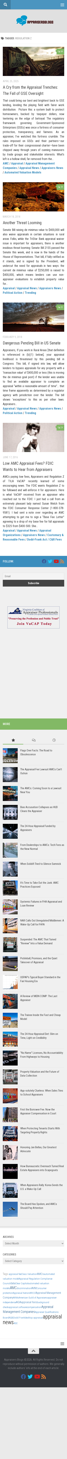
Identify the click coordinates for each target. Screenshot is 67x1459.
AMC (6, 163)
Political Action (12, 292)
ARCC (32, 1293)
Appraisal (17, 163)
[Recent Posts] (54, 740)
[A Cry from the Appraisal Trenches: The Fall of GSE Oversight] (33, 61)
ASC (16, 1323)
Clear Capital (21, 1283)
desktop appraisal (34, 1317)
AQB (11, 1317)
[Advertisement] (33, 675)
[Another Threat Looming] (33, 196)
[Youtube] (56, 561)
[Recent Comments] (33, 740)
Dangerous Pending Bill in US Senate (31, 343)
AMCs (40, 1274)
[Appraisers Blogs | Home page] (33, 21)
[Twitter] (50, 561)
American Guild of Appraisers (33, 1297)
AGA (18, 1302)
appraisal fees (29, 1302)
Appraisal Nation (21, 1293)
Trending (30, 292)
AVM (33, 1288)
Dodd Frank (19, 1317)
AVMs (16, 1297)
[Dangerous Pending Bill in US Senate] (33, 317)
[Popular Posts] (13, 740)
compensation (34, 1307)
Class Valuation (29, 1274)
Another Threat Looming (22, 222)
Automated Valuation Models (22, 172)
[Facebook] (44, 561)
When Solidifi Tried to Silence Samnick (40, 864)
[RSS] (62, 561)
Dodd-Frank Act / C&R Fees (44, 539)
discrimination (24, 1288)
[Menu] (62, 4)
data (12, 1283)
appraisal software (17, 1307)
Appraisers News (52, 168)
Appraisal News (29, 168)
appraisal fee (15, 1274)
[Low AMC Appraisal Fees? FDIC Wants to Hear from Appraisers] (33, 437)
